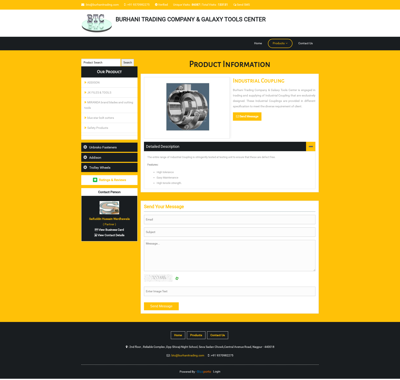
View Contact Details (110, 235)
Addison (95, 158)
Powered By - (195, 372)
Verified (163, 4)
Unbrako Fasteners (103, 147)
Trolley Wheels (99, 168)
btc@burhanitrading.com (102, 4)
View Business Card (111, 230)
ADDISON (93, 82)
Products (279, 43)
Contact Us (305, 43)
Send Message (248, 116)
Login (216, 371)
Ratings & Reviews (112, 180)
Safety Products (97, 128)
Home (258, 43)
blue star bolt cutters (100, 118)
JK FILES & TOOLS (99, 92)
